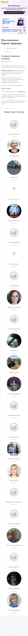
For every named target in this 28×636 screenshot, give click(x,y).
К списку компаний (8, 108)
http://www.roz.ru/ (12, 48)
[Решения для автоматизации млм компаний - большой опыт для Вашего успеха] (14, 22)
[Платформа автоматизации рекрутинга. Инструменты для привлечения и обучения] (14, 30)
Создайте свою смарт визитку (14, 12)
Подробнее (14, 136)
